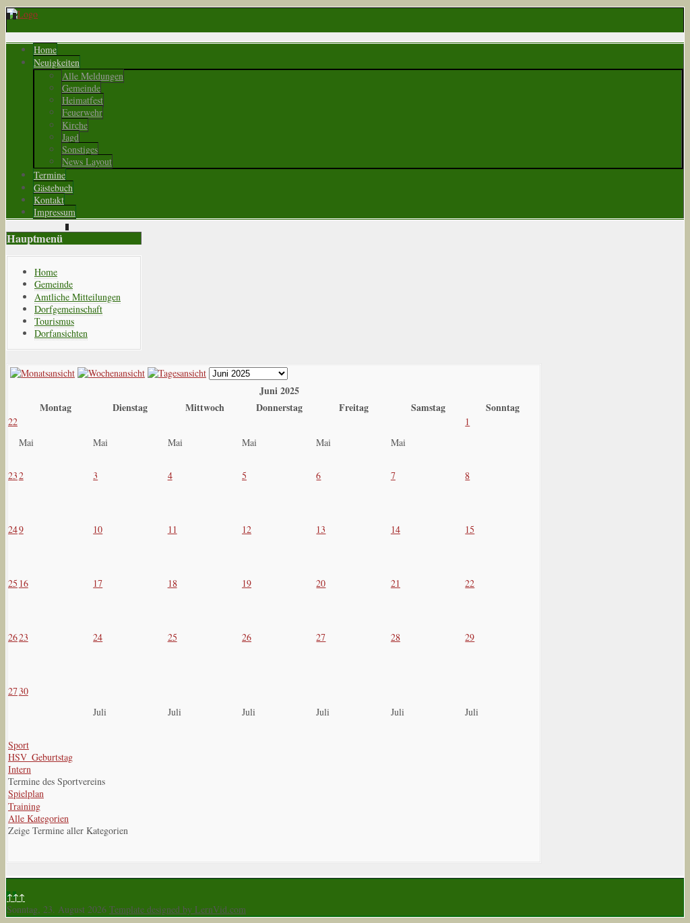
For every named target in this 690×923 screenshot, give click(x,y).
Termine (49, 174)
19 (246, 583)
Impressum (54, 211)
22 (13, 421)
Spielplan (26, 793)
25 (13, 583)
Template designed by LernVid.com (177, 909)
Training (24, 806)
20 (320, 583)
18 (172, 583)
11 (172, 529)
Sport (18, 744)
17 (97, 583)
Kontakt (49, 199)
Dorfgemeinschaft (68, 309)
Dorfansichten (61, 333)
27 (320, 637)
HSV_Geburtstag (40, 757)
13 (320, 529)
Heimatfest (82, 100)
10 (97, 529)
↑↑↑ (16, 897)
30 (23, 691)
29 (469, 637)
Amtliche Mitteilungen (77, 296)
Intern (19, 769)
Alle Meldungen (92, 75)
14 (395, 529)
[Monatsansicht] (42, 373)
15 (469, 529)
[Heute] (177, 373)
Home (45, 49)
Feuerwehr (82, 112)
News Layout (87, 161)
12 (246, 529)
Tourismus (54, 321)
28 (395, 637)
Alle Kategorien (38, 818)
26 (13, 637)
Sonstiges (80, 149)
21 (395, 583)
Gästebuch (53, 187)
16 (23, 583)
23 (13, 475)
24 (13, 529)
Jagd (70, 137)
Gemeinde (81, 88)
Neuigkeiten (57, 62)
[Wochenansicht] (111, 373)
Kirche (75, 125)
